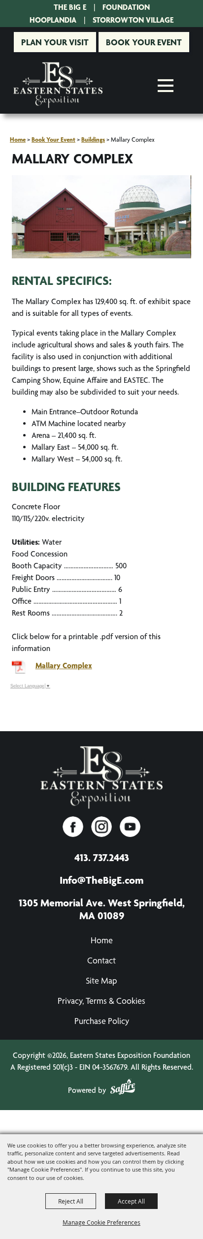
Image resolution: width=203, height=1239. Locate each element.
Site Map (101, 980)
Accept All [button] (131, 1201)
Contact (101, 960)
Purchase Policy (101, 1021)
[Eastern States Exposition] (57, 85)
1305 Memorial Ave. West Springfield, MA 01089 (102, 909)
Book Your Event (144, 42)
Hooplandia (53, 20)
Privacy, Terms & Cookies (101, 1000)
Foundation (126, 7)
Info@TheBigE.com (101, 879)
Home (18, 139)
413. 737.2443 (101, 857)
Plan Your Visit (55, 42)
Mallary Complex (63, 665)
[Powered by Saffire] (122, 1088)
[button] (102, 218)
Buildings (93, 139)
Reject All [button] (70, 1201)
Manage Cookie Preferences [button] (101, 1222)
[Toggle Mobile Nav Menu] (165, 85)
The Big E (70, 7)
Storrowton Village (133, 20)
